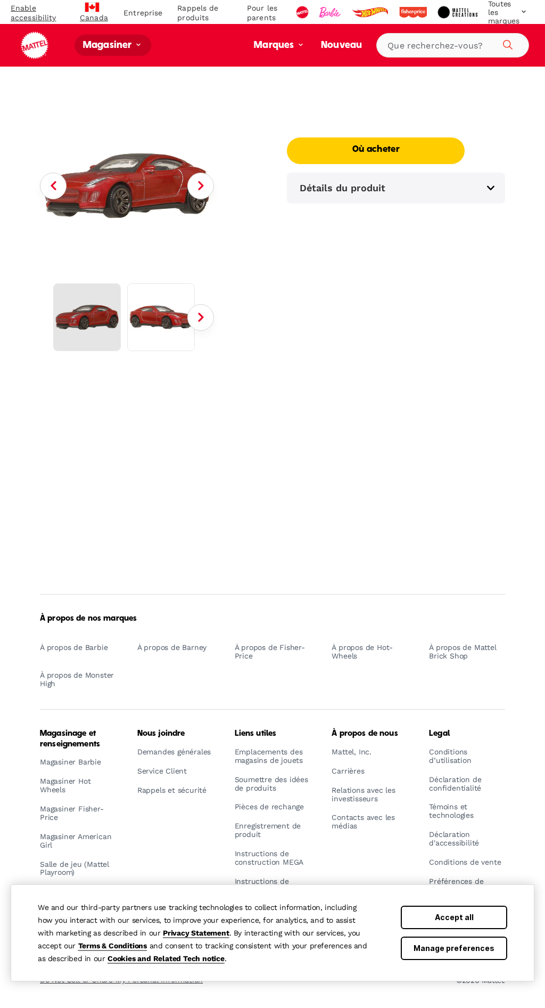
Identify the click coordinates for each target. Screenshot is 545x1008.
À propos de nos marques (88, 618)
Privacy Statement (196, 933)
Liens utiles (256, 733)
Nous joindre (161, 733)
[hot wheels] (371, 12)
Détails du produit (342, 187)
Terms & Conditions (112, 945)
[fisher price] (414, 12)
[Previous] (53, 186)
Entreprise (142, 13)
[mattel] (303, 12)
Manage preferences (454, 948)
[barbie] (331, 12)
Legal (439, 733)
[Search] (506, 43)
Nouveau (341, 45)
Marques (275, 45)
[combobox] (452, 45)
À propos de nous (365, 733)
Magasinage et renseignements (70, 738)
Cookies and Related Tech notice (166, 958)
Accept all (454, 917)
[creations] (458, 12)
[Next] (200, 186)
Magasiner (108, 45)
